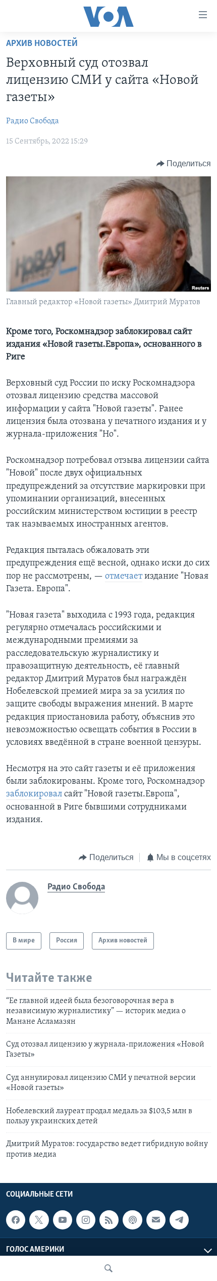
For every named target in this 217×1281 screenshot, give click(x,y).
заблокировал (34, 794)
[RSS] (109, 1219)
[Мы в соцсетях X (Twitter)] (38, 1219)
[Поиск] (108, 1268)
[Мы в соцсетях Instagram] (85, 1219)
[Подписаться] (156, 1219)
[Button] (183, 163)
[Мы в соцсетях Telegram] (179, 1219)
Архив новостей (42, 44)
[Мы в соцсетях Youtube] (62, 1219)
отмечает (123, 576)
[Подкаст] (132, 1219)
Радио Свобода (32, 121)
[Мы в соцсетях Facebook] (15, 1219)
